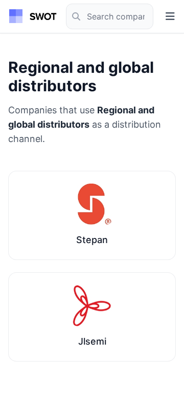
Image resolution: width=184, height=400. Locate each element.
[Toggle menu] (170, 16)
